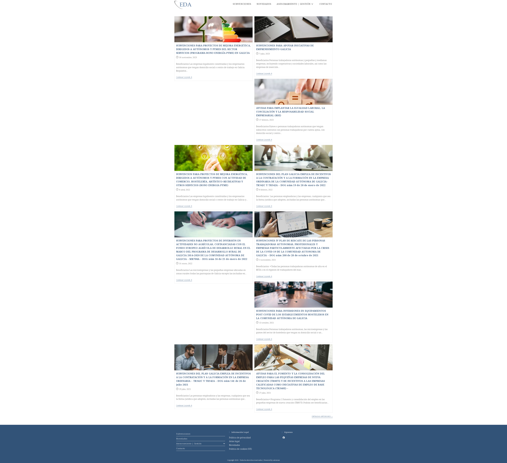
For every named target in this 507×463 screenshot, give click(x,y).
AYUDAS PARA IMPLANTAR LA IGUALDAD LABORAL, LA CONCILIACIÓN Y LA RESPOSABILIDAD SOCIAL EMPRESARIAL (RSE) (290, 111)
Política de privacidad (240, 437)
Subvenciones (183, 433)
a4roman (276, 460)
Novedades (181, 438)
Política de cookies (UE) (240, 448)
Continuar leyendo (184, 77)
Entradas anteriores (322, 417)
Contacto (180, 448)
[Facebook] (284, 438)
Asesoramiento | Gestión (189, 443)
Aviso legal (234, 441)
